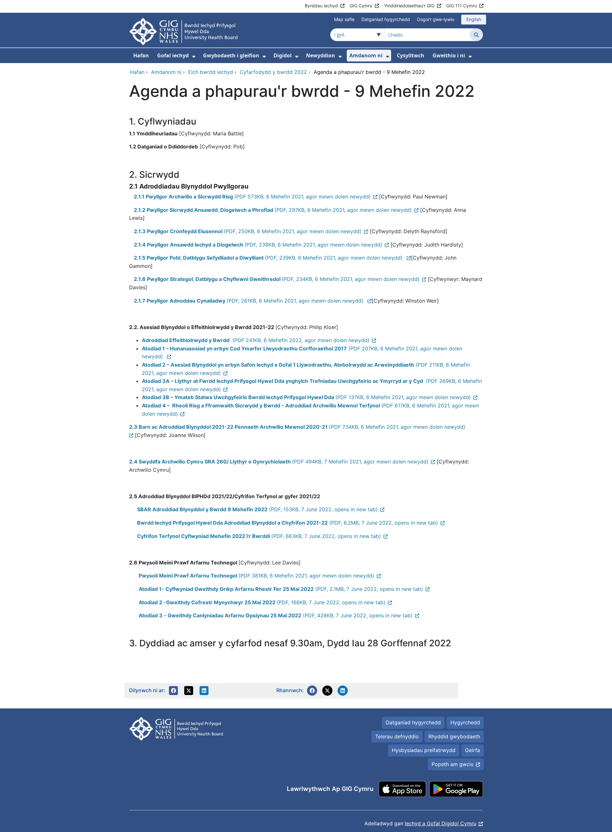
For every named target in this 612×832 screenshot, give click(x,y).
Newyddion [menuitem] (320, 55)
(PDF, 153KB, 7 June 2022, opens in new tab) (257, 509)
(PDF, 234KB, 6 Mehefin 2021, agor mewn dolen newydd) (276, 279)
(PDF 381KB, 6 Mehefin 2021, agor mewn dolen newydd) (256, 575)
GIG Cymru (361, 5)
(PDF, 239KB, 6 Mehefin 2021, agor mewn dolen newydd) (269, 258)
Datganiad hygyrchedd (385, 19)
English (473, 19)
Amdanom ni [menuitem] (365, 55)
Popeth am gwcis (452, 764)
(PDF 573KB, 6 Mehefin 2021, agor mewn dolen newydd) (252, 196)
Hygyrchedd (465, 722)
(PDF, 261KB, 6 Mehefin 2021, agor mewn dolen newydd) (249, 301)
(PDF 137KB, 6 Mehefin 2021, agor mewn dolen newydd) (306, 397)
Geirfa (472, 750)
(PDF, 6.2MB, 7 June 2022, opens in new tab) (287, 523)
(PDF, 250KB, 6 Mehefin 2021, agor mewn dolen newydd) (247, 231)
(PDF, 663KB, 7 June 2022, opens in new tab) (259, 536)
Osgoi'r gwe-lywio (435, 19)
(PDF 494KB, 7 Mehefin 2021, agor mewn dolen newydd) (278, 461)
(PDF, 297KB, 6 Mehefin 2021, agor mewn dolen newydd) (273, 210)
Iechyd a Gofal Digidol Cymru (440, 823)
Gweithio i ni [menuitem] (449, 55)
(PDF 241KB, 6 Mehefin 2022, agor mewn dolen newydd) (255, 340)
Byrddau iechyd (321, 5)
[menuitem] (193, 56)
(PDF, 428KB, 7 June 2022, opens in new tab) (275, 615)
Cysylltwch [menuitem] (410, 55)
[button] (173, 690)
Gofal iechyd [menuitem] (173, 55)
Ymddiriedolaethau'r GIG (409, 5)
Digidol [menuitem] (282, 55)
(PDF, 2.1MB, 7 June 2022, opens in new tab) (281, 589)
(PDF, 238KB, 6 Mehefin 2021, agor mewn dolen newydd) (258, 244)
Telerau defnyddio (397, 736)
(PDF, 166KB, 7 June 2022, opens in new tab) (262, 602)
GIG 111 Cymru (461, 5)
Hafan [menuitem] (141, 55)
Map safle (344, 19)
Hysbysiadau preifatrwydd (423, 750)
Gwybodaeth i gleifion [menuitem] (231, 55)
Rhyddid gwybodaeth (454, 736)
